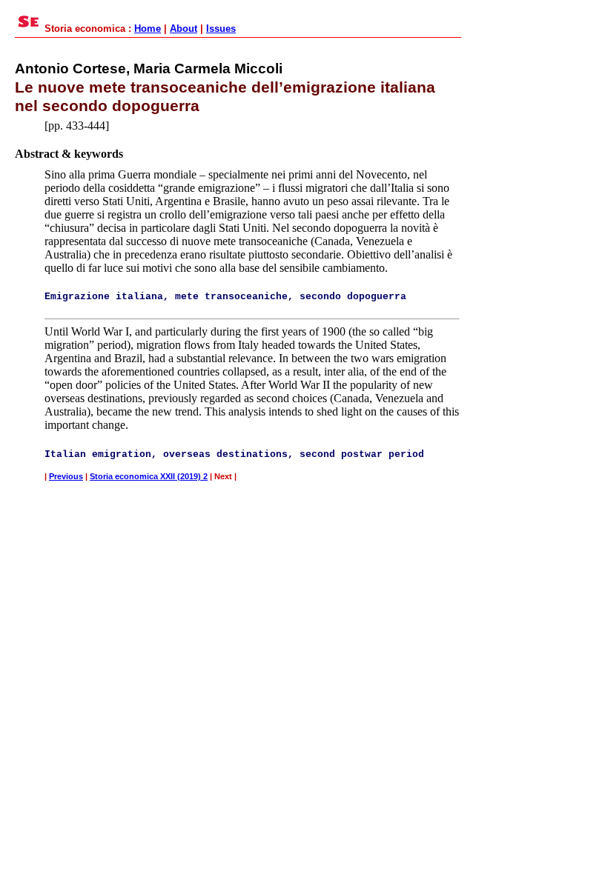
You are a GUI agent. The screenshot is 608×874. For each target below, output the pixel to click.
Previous (66, 476)
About (183, 28)
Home (147, 28)
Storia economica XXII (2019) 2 (149, 476)
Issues (221, 28)
